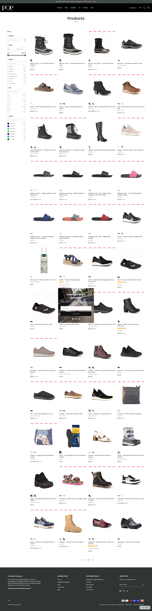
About (59, 579)
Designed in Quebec (63, 582)
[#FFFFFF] (122, 495)
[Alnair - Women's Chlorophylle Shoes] (102, 394)
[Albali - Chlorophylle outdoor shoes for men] (102, 305)
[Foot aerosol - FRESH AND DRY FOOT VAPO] (44, 260)
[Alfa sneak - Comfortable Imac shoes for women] (44, 351)
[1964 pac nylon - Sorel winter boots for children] (44, 44)
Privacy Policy (111, 604)
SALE (91, 8)
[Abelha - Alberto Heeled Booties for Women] (102, 87)
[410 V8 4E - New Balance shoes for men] (131, 44)
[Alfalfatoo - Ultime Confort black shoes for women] (73, 351)
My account (89, 585)
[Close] (92, 290)
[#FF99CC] (118, 146)
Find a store (89, 590)
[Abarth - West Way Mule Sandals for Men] (44, 87)
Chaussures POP (16, 604)
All (79, 8)
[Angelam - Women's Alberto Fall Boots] (73, 523)
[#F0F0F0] (35, 190)
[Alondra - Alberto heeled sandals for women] (102, 436)
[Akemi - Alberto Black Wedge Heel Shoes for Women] (102, 260)
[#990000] (89, 367)
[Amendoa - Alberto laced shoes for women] (131, 479)
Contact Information (138, 604)
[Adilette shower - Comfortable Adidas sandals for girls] (131, 174)
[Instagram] (76, 319)
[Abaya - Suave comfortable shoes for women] (73, 87)
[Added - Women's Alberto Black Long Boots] (102, 131)
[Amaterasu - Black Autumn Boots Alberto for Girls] (102, 479)
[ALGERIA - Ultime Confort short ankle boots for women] (102, 351)
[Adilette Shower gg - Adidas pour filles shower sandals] (73, 217)
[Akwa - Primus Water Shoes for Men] (44, 305)
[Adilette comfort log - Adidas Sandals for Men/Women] (73, 174)
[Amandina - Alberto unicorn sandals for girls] (73, 479)
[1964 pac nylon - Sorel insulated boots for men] (73, 44)
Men (66, 8)
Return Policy (128, 604)
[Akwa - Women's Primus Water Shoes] (131, 260)
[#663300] (31, 103)
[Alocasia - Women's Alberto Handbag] (131, 394)
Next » (92, 560)
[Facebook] (73, 319)
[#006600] (35, 452)
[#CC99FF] (35, 495)
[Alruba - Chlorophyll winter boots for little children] (131, 436)
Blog (58, 590)
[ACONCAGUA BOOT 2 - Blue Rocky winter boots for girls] (44, 131)
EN (140, 8)
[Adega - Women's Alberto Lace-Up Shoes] (131, 131)
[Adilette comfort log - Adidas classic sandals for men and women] (102, 174)
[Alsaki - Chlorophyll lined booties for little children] (44, 479)
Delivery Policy (120, 604)
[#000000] (31, 60)
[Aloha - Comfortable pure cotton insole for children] (73, 436)
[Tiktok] (79, 319)
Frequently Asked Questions (94, 579)
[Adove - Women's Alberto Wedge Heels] (131, 217)
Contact (88, 582)
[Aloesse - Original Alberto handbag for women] (44, 436)
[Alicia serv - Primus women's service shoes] (131, 351)
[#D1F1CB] (31, 276)
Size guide (89, 587)
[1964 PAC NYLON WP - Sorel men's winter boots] (102, 44)
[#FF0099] (118, 190)
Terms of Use (103, 604)
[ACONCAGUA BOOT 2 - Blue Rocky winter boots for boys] (73, 131)
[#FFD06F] (35, 146)
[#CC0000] (89, 233)
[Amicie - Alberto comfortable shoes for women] (44, 523)
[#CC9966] (93, 103)
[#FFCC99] (60, 233)
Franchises (60, 587)
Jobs (58, 585)
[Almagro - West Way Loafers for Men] (73, 394)
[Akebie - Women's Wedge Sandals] (73, 260)
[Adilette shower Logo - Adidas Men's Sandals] (102, 217)
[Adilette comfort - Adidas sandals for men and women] (44, 174)
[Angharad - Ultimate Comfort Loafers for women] (102, 523)
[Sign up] (143, 584)
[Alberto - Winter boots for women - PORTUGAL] (131, 305)
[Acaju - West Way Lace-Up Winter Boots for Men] (131, 87)
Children (73, 8)
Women (59, 8)
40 (88, 560)
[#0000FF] (31, 233)
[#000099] (64, 103)
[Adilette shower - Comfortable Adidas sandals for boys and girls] (44, 217)
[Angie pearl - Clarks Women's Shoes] (131, 523)
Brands (85, 8)
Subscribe (76, 314)
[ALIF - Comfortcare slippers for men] (44, 394)
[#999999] (60, 146)
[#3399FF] (60, 103)
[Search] (144, 7)
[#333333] (118, 60)
